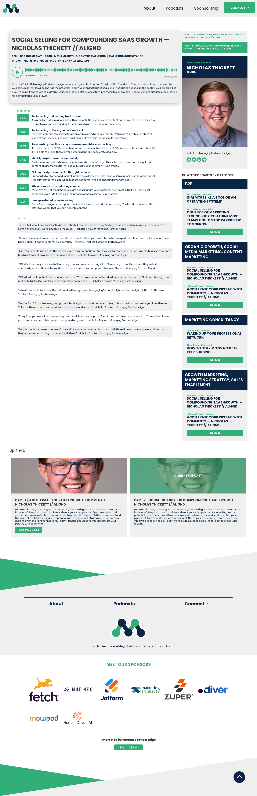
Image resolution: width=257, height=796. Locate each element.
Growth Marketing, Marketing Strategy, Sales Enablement (52, 61)
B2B (14, 56)
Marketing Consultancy (126, 56)
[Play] (17, 72)
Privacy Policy (161, 646)
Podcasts (175, 8)
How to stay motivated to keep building (212, 350)
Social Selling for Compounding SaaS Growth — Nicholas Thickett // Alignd (215, 275)
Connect (237, 8)
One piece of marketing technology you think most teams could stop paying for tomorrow (214, 218)
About (149, 8)
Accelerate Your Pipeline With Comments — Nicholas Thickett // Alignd (214, 36)
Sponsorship (206, 8)
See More (215, 231)
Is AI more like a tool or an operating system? (211, 199)
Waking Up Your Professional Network (214, 335)
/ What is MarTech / (138, 646)
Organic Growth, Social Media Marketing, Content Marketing (63, 56)
